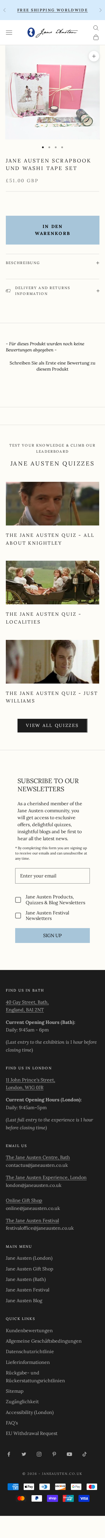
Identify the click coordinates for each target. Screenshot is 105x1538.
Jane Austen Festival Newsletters (47, 915)
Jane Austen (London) (29, 1258)
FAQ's (12, 1423)
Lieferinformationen (28, 1362)
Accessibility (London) (30, 1412)
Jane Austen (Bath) (26, 1279)
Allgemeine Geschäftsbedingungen (44, 1341)
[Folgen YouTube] (69, 1454)
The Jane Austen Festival (32, 1220)
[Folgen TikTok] (85, 1454)
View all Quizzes (52, 725)
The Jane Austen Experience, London (46, 1177)
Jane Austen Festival (27, 1290)
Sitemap (15, 1391)
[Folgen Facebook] (9, 1454)
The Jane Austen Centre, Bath (38, 1157)
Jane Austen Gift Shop (29, 1269)
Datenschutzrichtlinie (30, 1351)
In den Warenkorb (52, 230)
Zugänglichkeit (22, 1401)
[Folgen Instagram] (39, 1454)
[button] (52, 365)
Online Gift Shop (24, 1200)
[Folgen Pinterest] (54, 1454)
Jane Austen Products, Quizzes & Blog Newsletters (55, 899)
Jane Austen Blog (24, 1300)
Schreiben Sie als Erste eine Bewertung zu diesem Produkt (52, 366)
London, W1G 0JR (24, 1087)
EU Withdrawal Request (31, 1433)
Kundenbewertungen (29, 1330)
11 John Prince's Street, (30, 1080)
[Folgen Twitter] (24, 1454)
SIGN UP (52, 935)
